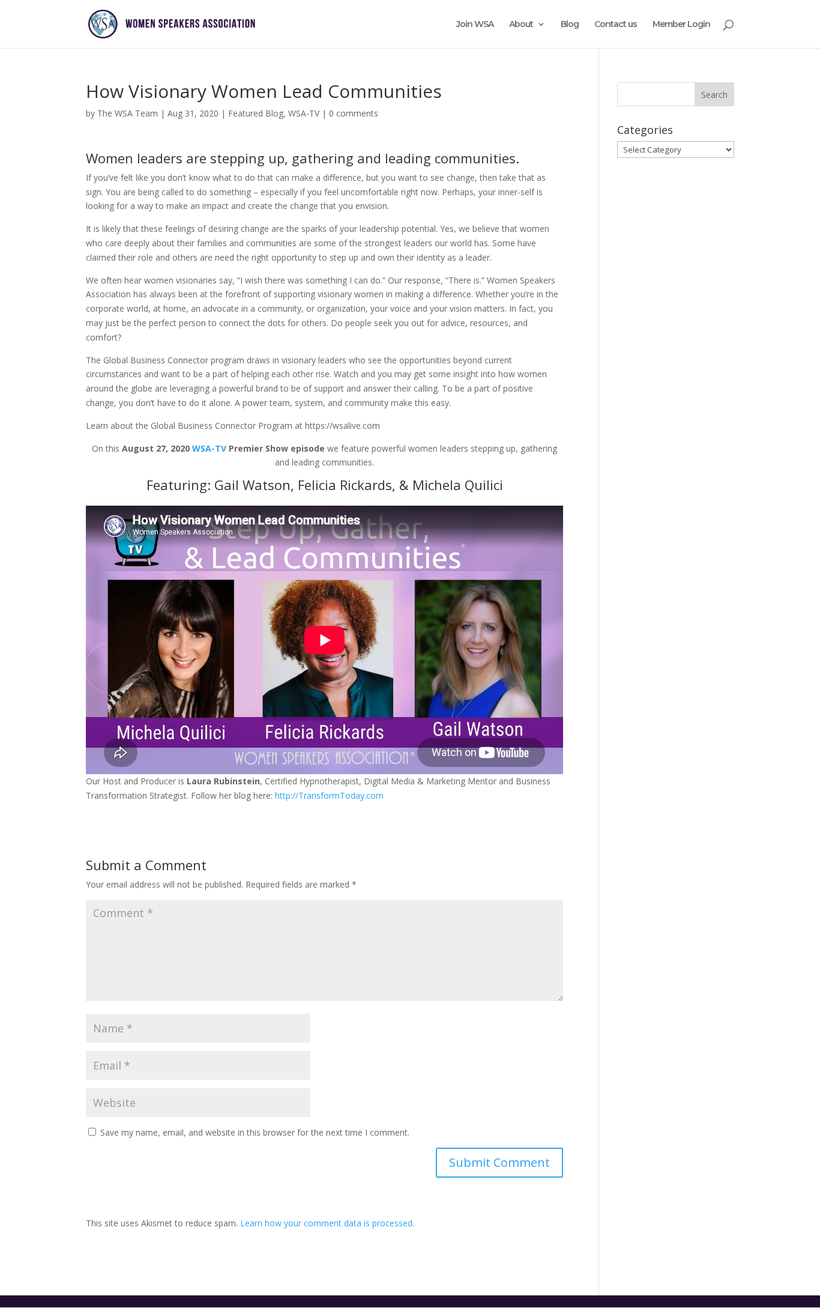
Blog (570, 24)
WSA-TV (303, 113)
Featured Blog (255, 113)
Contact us (615, 24)
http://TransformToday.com (329, 795)
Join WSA (474, 24)
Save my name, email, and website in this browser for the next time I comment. (254, 1132)
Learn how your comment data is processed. (327, 1223)
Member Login (681, 24)
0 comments (353, 113)
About (521, 24)
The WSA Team (127, 113)
